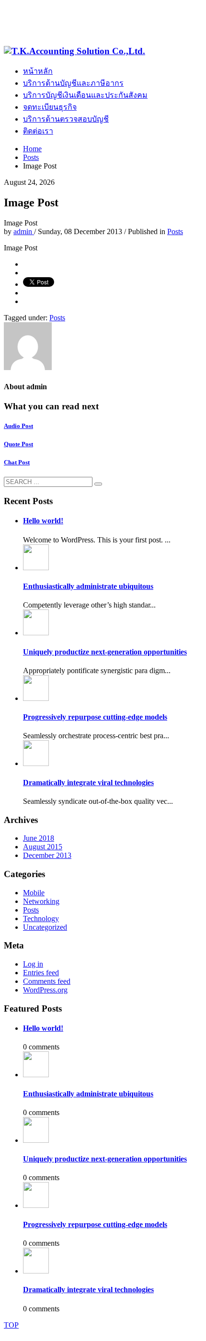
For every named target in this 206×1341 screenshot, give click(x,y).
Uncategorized (45, 927)
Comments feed (46, 981)
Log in (33, 964)
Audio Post (18, 425)
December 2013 (47, 855)
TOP (11, 1325)
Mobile (34, 893)
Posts (175, 231)
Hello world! (43, 521)
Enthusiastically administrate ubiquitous (88, 586)
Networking (41, 901)
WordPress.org (45, 990)
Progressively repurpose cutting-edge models (95, 717)
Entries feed (41, 973)
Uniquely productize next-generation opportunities (105, 652)
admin (23, 231)
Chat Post (17, 462)
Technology (41, 918)
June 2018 (38, 838)
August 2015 (42, 847)
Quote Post (18, 444)
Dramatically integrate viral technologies (88, 782)
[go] (98, 484)
